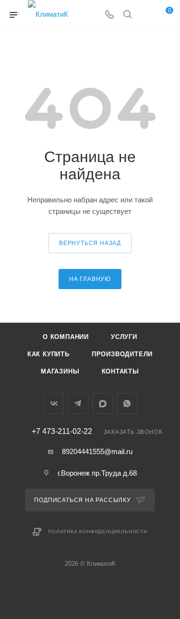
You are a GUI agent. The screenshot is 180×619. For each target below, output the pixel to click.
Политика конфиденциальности (97, 531)
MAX (102, 403)
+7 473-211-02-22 (62, 431)
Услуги (124, 336)
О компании (66, 336)
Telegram (78, 403)
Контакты (120, 371)
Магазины (60, 371)
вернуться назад (90, 243)
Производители (122, 354)
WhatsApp (127, 403)
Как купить (48, 354)
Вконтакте (53, 403)
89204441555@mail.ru (97, 451)
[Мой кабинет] (145, 15)
